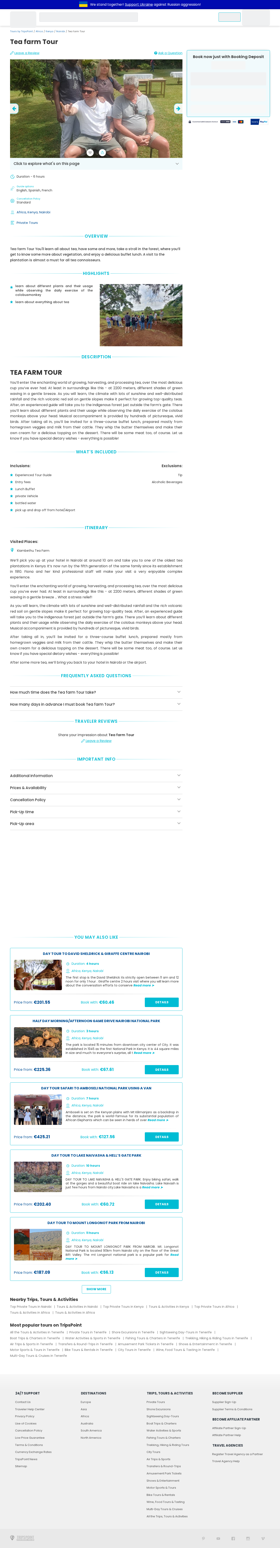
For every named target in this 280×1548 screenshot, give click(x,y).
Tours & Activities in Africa (30, 1312)
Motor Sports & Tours (161, 1488)
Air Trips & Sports (158, 1459)
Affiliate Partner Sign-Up (229, 1428)
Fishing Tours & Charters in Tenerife (153, 1338)
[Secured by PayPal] (259, 122)
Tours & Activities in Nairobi (78, 1306)
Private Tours (27, 222)
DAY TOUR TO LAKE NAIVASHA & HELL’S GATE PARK (96, 1155)
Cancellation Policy (28, 1430)
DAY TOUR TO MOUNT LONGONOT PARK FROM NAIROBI (96, 1223)
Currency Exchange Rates (33, 1452)
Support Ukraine (139, 4)
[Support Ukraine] (83, 4)
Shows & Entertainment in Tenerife (206, 1344)
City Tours (153, 1452)
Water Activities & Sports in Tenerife (93, 1338)
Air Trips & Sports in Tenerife (32, 1344)
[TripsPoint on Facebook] (233, 1538)
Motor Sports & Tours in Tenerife (35, 1350)
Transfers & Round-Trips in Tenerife (86, 1344)
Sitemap (21, 1466)
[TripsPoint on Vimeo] (263, 1538)
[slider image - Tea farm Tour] (96, 108)
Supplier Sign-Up (224, 1402)
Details (161, 1002)
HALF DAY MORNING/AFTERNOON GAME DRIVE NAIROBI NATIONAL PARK (96, 1021)
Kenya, (33, 212)
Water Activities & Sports (164, 1430)
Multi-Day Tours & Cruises (165, 1509)
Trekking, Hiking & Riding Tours (168, 1445)
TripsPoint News (26, 1459)
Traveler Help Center (30, 1409)
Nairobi (60, 31)
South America (91, 1430)
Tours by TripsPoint (21, 31)
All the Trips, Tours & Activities (167, 1516)
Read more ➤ (143, 985)
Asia (84, 1409)
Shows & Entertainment (163, 1481)
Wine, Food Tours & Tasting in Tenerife (186, 1350)
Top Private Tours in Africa (214, 1306)
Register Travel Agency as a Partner (237, 1454)
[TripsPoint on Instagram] (248, 1538)
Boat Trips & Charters (162, 1423)
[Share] (102, 152)
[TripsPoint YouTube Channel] (218, 1538)
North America (91, 1438)
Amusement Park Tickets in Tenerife (146, 1344)
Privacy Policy (24, 1416)
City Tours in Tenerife (135, 1350)
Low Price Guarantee (30, 1438)
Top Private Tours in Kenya (123, 1306)
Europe (86, 1402)
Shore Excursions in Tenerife (133, 1332)
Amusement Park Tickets (164, 1473)
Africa (39, 31)
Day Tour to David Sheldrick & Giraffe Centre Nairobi (96, 954)
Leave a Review (26, 53)
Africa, (22, 212)
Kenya (49, 31)
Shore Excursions (159, 1409)
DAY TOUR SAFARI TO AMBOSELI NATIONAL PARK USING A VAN (96, 1088)
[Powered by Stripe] (216, 122)
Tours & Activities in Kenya (169, 1306)
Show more (96, 1289)
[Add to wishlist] (90, 152)
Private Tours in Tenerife (88, 1332)
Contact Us (23, 1402)
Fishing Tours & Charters (164, 1438)
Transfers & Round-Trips (164, 1466)
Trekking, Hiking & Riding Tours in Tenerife (217, 1338)
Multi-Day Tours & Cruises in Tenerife (38, 1356)
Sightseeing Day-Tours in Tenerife (186, 1332)
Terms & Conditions (29, 1445)
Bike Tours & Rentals (161, 1495)
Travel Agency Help (226, 1461)
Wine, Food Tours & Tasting (166, 1502)
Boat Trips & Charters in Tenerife (35, 1338)
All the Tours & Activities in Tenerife (37, 1332)
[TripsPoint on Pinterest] (203, 1538)
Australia (87, 1423)
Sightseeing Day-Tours (163, 1416)
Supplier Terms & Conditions (232, 1409)
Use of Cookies (26, 1423)
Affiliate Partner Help (226, 1435)
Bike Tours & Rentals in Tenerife (89, 1350)
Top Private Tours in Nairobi (31, 1306)
